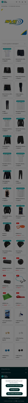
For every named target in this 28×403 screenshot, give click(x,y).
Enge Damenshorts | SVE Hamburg (20, 76)
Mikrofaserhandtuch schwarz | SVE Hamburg (20, 216)
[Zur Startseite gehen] (4, 2)
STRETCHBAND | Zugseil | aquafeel (20, 286)
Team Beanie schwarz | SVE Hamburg (19, 251)
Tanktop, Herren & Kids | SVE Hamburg (20, 198)
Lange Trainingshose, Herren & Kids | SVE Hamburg (20, 181)
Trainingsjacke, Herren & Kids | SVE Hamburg (6, 181)
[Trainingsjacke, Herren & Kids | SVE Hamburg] (7, 175)
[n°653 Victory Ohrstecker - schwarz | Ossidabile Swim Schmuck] (21, 349)
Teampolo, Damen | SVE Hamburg (7, 129)
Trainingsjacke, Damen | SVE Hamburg (5, 146)
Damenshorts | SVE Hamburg (20, 59)
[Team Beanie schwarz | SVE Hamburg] (21, 244)
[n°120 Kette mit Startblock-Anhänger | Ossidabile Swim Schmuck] (21, 314)
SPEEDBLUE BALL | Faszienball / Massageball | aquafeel (20, 268)
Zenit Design (21, 401)
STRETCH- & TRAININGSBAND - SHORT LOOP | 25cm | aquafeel (20, 303)
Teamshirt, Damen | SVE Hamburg (20, 111)
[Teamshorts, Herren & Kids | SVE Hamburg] (21, 140)
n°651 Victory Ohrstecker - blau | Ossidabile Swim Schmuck (6, 355)
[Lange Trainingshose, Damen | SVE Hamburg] (7, 105)
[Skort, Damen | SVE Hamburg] (7, 87)
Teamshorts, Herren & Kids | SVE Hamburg (20, 146)
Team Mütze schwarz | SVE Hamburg (7, 251)
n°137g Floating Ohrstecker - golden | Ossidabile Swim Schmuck (7, 338)
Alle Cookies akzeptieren (14, 393)
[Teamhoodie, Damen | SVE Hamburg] (21, 122)
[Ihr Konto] (22, 2)
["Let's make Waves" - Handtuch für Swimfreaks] (7, 314)
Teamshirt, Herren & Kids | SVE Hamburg (7, 163)
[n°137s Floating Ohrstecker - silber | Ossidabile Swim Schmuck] (21, 332)
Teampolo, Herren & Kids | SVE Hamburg (20, 163)
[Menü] (16, 2)
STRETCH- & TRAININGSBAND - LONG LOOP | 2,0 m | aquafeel (20, 233)
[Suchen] (19, 2)
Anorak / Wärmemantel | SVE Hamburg (7, 233)
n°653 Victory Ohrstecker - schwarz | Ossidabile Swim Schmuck (20, 355)
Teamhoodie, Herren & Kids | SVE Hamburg (7, 216)
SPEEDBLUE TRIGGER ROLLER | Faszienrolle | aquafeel (6, 286)
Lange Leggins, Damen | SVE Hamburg (19, 94)
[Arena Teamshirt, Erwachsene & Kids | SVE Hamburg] (7, 53)
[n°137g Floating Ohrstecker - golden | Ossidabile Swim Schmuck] (7, 332)
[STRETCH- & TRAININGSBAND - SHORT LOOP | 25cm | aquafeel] (21, 297)
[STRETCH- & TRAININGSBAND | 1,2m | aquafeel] (7, 297)
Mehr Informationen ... (14, 382)
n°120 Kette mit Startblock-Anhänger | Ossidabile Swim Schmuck (20, 320)
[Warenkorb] (25, 2)
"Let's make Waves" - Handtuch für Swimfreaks (7, 320)
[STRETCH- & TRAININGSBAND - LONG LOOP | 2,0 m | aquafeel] (21, 227)
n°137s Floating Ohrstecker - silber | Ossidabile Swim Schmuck (20, 338)
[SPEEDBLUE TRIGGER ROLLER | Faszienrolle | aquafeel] (7, 279)
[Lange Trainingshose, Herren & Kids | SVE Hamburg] (21, 175)
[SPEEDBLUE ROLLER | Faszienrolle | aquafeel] (7, 262)
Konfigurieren (14, 389)
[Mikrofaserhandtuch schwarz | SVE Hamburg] (21, 210)
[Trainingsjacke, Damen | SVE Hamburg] (7, 140)
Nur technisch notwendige (14, 385)
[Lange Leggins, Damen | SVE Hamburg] (21, 87)
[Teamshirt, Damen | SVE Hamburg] (21, 105)
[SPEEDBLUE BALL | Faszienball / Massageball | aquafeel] (21, 262)
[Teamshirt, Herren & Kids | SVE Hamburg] (7, 157)
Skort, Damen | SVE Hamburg (7, 94)
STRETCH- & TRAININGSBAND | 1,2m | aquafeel (6, 303)
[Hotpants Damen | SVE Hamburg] (7, 70)
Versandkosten (5, 396)
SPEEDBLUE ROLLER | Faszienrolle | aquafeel (7, 268)
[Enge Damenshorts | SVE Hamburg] (21, 70)
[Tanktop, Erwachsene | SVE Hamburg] (7, 192)
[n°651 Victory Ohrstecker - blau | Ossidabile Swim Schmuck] (7, 349)
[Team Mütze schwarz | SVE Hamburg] (7, 244)
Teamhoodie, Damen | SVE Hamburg (21, 129)
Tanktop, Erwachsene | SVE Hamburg (6, 198)
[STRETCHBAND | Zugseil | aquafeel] (21, 279)
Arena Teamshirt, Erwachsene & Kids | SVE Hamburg (7, 59)
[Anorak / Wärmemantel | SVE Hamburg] (7, 227)
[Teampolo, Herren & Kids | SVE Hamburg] (21, 157)
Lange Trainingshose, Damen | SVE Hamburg (5, 111)
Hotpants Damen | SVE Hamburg (6, 76)
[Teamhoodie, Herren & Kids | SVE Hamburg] (7, 210)
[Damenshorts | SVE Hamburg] (21, 53)
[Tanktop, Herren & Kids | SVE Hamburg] (21, 192)
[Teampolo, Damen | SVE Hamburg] (7, 122)
